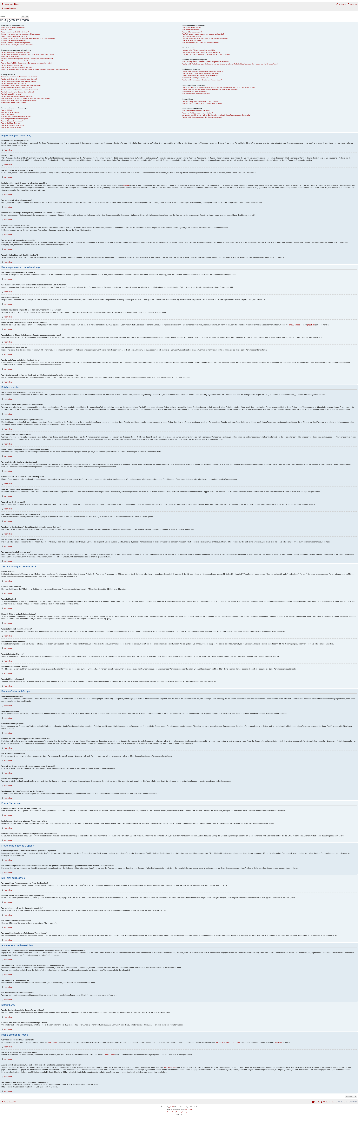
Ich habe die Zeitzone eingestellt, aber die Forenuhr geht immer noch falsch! (27, 58)
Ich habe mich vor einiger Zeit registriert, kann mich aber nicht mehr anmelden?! (28, 38)
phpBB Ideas (110, 1055)
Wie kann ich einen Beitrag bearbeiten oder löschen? (19, 79)
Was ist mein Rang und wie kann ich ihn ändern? (17, 67)
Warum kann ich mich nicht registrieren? (15, 32)
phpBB (171, 1107)
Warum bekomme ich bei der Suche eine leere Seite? (200, 75)
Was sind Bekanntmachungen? (12, 121)
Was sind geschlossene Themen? (12, 125)
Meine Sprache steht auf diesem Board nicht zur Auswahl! (20, 61)
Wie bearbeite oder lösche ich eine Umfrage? (16, 87)
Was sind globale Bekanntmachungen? (14, 118)
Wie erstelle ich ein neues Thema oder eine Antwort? (19, 77)
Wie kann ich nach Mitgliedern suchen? (195, 78)
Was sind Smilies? (7, 114)
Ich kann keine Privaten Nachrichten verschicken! (199, 50)
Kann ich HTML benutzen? (10, 112)
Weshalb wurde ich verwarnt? (11, 94)
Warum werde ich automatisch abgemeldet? (16, 43)
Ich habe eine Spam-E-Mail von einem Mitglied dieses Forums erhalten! (206, 54)
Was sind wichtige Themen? (10, 123)
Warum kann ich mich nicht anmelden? (14, 36)
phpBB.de (311, 325)
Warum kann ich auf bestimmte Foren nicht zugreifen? (19, 90)
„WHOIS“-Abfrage (170, 1067)
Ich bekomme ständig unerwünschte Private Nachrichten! (201, 52)
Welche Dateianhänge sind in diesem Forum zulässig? (200, 101)
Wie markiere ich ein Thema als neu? (13, 103)
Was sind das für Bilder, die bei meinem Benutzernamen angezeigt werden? (26, 63)
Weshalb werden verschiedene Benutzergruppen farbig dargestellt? (205, 38)
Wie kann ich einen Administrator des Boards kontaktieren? (202, 117)
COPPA (126, 185)
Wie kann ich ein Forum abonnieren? (194, 91)
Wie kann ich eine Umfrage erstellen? (14, 83)
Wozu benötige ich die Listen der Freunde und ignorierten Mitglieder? (205, 62)
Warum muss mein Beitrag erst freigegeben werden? (19, 100)
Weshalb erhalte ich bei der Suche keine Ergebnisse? (200, 73)
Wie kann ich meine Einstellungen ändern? (15, 52)
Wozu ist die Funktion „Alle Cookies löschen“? (16, 45)
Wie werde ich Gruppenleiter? (192, 36)
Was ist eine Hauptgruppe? (191, 40)
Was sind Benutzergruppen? (192, 32)
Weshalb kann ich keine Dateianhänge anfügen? (17, 92)
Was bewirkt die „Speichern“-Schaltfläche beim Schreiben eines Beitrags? (26, 98)
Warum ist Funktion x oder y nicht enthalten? (197, 113)
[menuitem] (16, 4)
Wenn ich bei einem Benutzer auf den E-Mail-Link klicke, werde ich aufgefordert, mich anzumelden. (34, 69)
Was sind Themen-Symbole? (11, 127)
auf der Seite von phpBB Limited (228, 1042)
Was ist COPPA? (7, 30)
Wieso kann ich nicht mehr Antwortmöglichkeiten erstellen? (21, 85)
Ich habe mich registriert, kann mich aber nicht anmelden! (20, 34)
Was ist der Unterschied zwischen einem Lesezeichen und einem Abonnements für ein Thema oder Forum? (218, 87)
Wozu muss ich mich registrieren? (12, 27)
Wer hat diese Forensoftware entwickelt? (196, 111)
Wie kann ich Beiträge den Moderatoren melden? (17, 96)
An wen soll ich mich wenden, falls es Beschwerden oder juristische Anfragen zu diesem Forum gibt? (216, 115)
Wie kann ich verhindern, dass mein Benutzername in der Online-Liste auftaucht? (28, 54)
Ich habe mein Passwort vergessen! (13, 40)
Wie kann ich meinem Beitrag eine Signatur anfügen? (19, 81)
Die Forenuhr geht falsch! (10, 56)
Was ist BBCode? (7, 110)
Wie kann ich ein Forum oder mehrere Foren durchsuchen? (202, 71)
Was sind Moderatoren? (190, 30)
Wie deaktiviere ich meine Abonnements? (196, 94)
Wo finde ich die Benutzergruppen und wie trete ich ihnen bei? (203, 34)
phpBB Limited (294, 325)
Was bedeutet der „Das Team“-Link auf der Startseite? (200, 43)
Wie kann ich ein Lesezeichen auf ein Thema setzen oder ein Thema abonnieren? (210, 89)
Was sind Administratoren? (191, 27)
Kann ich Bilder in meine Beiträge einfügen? (15, 116)
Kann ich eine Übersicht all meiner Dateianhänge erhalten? (202, 103)
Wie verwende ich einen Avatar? (12, 65)
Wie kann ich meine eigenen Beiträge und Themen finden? (202, 80)
